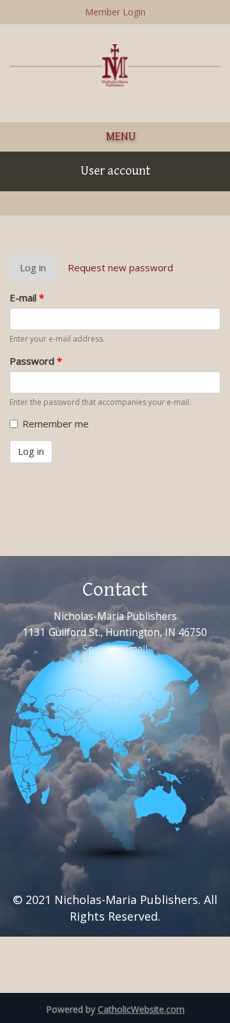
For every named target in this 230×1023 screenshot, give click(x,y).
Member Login (115, 12)
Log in (38, 271)
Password (36, 360)
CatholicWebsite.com (141, 1009)
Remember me (55, 423)
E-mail (27, 297)
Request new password (120, 267)
